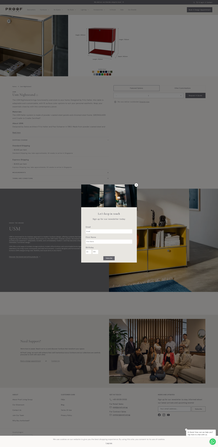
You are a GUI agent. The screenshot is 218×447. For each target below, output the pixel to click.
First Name (91, 237)
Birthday (90, 247)
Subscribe (109, 258)
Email (88, 227)
